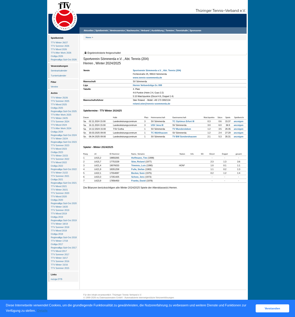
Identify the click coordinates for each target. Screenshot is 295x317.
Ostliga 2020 (57, 200)
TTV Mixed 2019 (59, 213)
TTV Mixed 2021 (59, 186)
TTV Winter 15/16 (59, 264)
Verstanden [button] (272, 308)
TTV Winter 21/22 (59, 172)
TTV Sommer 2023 (60, 145)
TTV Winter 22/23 (59, 155)
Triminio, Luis (138, 165)
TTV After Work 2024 (61, 128)
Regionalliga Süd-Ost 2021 (64, 183)
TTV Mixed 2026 (59, 49)
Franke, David (138, 180)
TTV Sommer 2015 (60, 268)
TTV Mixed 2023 (59, 149)
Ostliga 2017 (57, 244)
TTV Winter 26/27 (59, 42)
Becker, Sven (138, 173)
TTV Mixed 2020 (59, 196)
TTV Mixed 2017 (59, 251)
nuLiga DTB (56, 279)
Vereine (54, 86)
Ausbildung (157, 30)
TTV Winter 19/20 (59, 207)
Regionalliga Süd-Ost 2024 (64, 135)
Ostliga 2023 (57, 152)
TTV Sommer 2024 (60, 121)
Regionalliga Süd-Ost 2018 (64, 237)
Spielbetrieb (101, 30)
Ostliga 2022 (57, 166)
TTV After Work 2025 (61, 114)
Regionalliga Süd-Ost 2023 (64, 142)
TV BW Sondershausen (184, 136)
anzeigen (238, 121)
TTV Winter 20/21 (59, 189)
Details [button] (42, 310)
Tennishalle (182, 30)
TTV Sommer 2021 (60, 176)
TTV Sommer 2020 (60, 193)
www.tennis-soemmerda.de (147, 77)
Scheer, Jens (137, 177)
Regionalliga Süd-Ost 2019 (64, 220)
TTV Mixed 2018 (59, 230)
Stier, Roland (138, 161)
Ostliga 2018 (57, 234)
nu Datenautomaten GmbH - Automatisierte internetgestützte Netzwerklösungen (135, 297)
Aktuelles (89, 30)
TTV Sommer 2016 (60, 261)
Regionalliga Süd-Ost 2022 (64, 169)
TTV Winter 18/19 (59, 224)
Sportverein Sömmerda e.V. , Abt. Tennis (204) (157, 70)
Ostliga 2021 (57, 179)
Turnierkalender (58, 75)
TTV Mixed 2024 (59, 125)
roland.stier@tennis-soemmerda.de (151, 103)
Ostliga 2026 (57, 56)
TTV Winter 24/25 (59, 118)
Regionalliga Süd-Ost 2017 (64, 247)
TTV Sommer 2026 (60, 46)
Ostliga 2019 (57, 217)
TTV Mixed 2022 (59, 162)
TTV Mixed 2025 (59, 104)
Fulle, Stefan (137, 169)
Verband (145, 30)
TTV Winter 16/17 (59, 258)
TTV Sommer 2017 (60, 254)
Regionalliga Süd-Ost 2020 (64, 203)
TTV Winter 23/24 (59, 138)
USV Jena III (157, 125)
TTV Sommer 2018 (60, 227)
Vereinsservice (117, 30)
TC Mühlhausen (159, 133)
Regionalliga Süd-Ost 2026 (64, 59)
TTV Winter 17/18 (59, 241)
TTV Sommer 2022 (60, 159)
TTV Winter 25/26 (59, 97)
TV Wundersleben (181, 129)
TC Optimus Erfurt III (183, 121)
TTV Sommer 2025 (60, 101)
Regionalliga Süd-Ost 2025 (64, 111)
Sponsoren (195, 30)
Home (88, 37)
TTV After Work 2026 (61, 53)
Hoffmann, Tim (139, 158)
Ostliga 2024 (57, 132)
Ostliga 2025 (57, 108)
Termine (170, 30)
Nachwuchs (133, 30)
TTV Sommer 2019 (60, 210)
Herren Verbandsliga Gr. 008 (147, 85)
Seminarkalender (59, 70)
